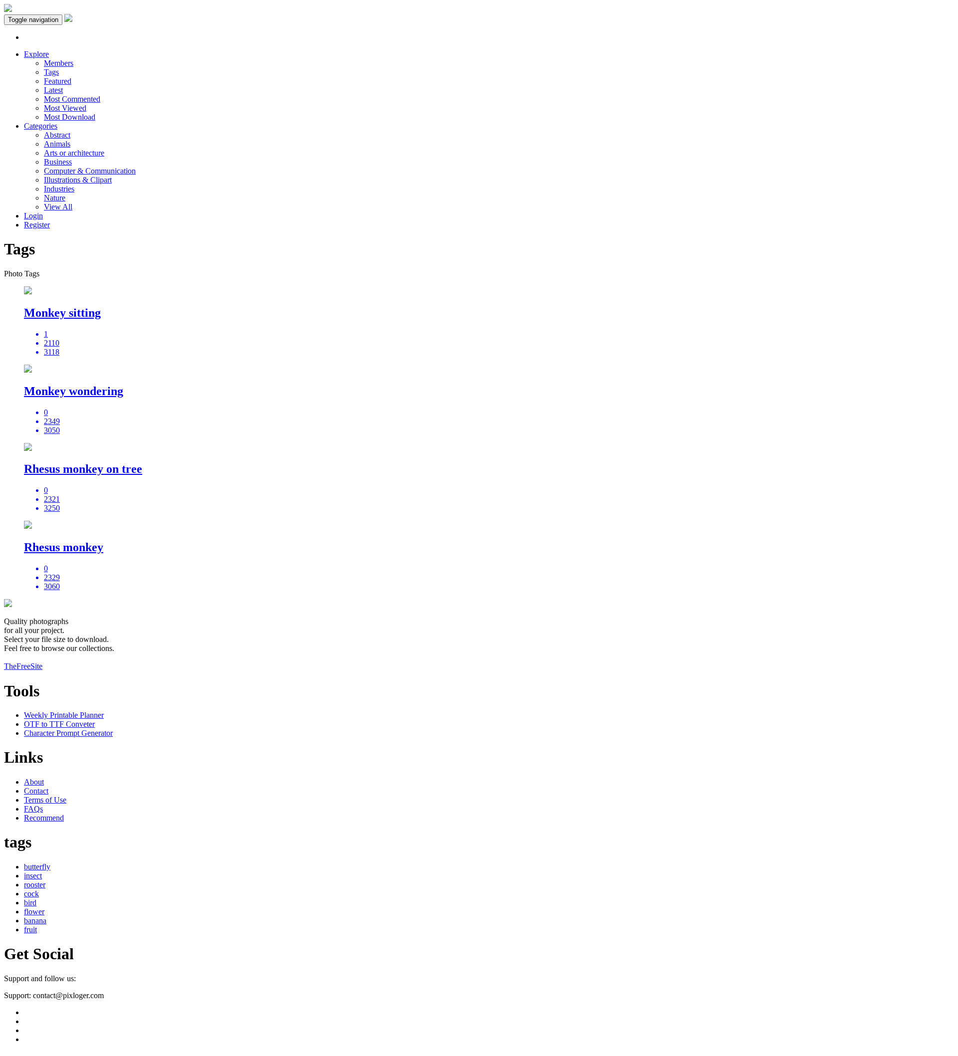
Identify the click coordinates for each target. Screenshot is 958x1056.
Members (58, 63)
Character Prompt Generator (68, 733)
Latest (53, 90)
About (34, 782)
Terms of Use (45, 800)
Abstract (57, 135)
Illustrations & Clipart (78, 180)
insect (33, 875)
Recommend (44, 818)
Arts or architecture (74, 153)
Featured (57, 81)
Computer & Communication (90, 171)
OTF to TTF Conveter (59, 724)
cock (31, 893)
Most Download (69, 117)
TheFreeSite (23, 666)
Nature (54, 198)
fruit (30, 929)
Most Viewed (65, 108)
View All (58, 207)
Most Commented (72, 99)
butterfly (37, 866)
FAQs (33, 809)
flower (34, 911)
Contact (36, 791)
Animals (57, 144)
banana (35, 920)
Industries (59, 189)
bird (30, 902)
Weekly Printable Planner (64, 715)
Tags (51, 72)
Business (58, 162)
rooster (34, 884)
